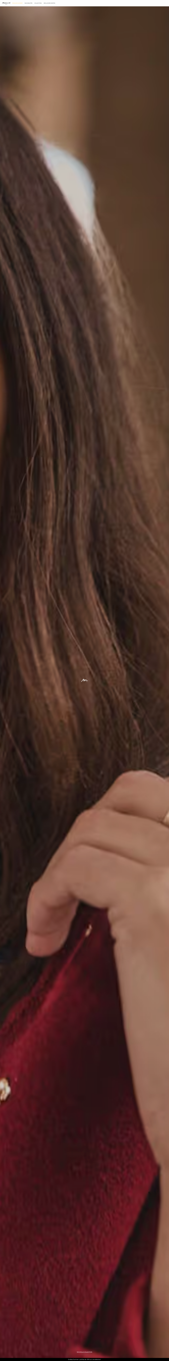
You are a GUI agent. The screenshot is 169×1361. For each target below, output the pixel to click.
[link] (17, 3)
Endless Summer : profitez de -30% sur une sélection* (84, 1359)
